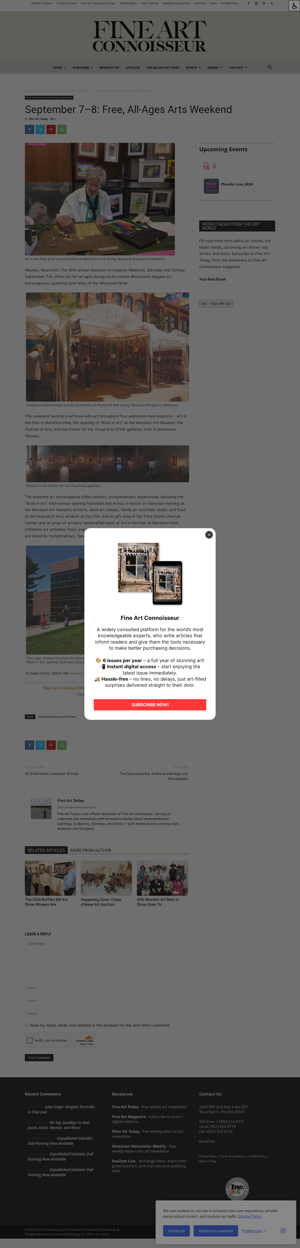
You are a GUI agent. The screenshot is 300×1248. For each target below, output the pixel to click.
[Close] (209, 535)
